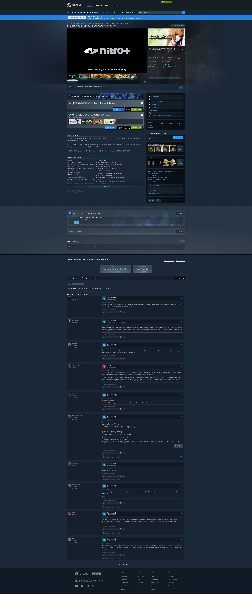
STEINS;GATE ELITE (85, 105)
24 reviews (74, 347)
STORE (90, 5)
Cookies (153, 586)
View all (182, 241)
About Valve (141, 576)
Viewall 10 (180, 162)
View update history (153, 185)
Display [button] (125, 278)
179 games (74, 417)
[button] (70, 12)
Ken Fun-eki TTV (77, 415)
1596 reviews (75, 300)
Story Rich (165, 78)
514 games (74, 395)
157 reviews (75, 467)
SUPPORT (115, 5)
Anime (170, 78)
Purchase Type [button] (84, 278)
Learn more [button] (178, 138)
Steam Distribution (126, 586)
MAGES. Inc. (166, 64)
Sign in (70, 86)
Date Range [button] (106, 278)
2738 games (75, 299)
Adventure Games (79, 23)
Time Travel (177, 78)
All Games (70, 23)
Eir (73, 538)
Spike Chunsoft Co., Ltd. (169, 66)
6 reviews (74, 322)
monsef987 (75, 463)
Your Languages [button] (77, 284)
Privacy (153, 576)
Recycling (140, 586)
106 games (74, 345)
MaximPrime (76, 484)
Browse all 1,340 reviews (125, 564)
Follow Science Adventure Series (89, 218)
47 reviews (74, 419)
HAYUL (74, 297)
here (99, 247)
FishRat (74, 343)
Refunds (153, 589)
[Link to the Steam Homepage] (74, 7)
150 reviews (75, 397)
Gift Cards (123, 589)
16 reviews (74, 542)
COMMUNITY (99, 5)
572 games (74, 465)
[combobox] (160, 12)
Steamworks (124, 582)
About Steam (124, 576)
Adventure (151, 78)
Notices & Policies (156, 582)
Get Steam (171, 576)
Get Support (171, 582)
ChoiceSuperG (76, 365)
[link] (124, 127)
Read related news (153, 188)
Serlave (74, 393)
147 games (74, 367)
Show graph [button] (179, 278)
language (180, 1)
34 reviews (74, 488)
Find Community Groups (155, 193)
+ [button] (181, 78)
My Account (171, 586)
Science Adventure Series (161, 179)
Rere (73, 512)
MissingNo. (75, 320)
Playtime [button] (116, 278)
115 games (74, 486)
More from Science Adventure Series (90, 213)
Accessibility (154, 579)
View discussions (153, 190)
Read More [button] (178, 446)
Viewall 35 (180, 148)
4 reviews (74, 514)
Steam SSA (124, 579)
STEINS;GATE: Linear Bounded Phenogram (105, 105)
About (108, 5)
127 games (74, 540)
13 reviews (74, 369)
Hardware (140, 582)
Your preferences (180, 261)
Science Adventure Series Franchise (94, 23)
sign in (174, 1)
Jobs (139, 579)
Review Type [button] (71, 278)
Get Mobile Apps (172, 579)
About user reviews (169, 261)
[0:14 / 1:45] (107, 50)
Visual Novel (158, 78)
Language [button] (96, 278)
